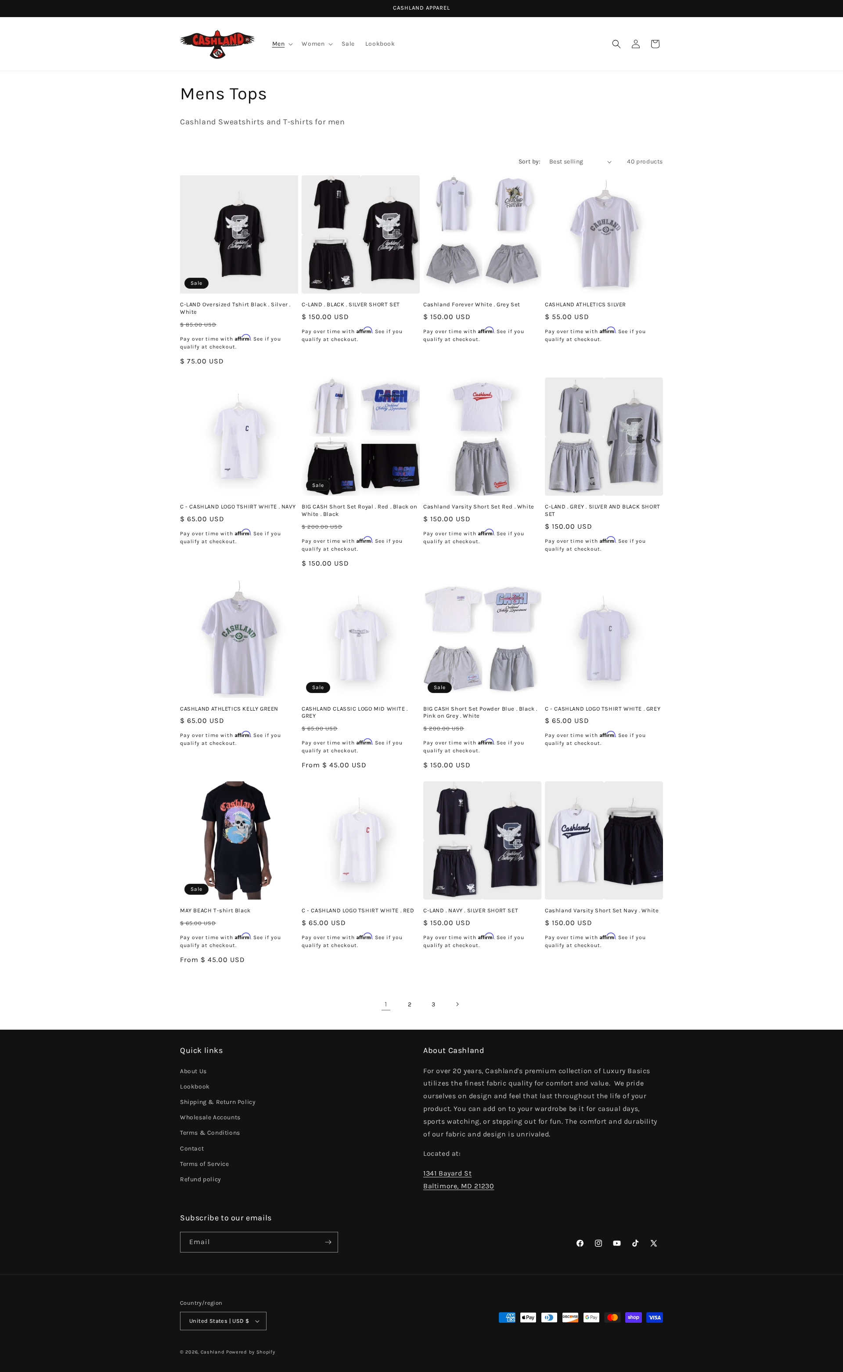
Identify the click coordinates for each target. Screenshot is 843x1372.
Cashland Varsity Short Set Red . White (478, 506)
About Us (193, 1071)
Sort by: (529, 161)
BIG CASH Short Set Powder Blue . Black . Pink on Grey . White (480, 712)
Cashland (213, 1352)
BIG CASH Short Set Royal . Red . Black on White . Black (360, 510)
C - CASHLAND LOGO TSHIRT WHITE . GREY (602, 708)
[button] (282, 44)
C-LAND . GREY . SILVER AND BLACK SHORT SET (602, 510)
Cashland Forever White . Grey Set (471, 304)
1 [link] (386, 1004)
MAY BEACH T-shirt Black (215, 910)
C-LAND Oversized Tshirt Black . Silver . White (235, 308)
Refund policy (200, 1179)
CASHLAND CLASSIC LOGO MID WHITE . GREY (355, 712)
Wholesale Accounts (210, 1117)
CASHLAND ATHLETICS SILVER (585, 304)
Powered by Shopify (250, 1352)
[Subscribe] (328, 1242)
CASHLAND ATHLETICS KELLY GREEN (229, 708)
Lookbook (195, 1086)
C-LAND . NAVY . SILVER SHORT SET (470, 910)
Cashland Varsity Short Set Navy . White (602, 910)
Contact (192, 1148)
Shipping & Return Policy (218, 1102)
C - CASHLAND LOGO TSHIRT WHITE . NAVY (237, 506)
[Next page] (457, 1004)
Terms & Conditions (210, 1132)
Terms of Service (204, 1164)
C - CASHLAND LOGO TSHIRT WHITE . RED (358, 910)
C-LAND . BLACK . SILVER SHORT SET (351, 304)
